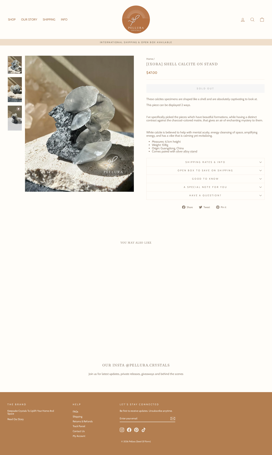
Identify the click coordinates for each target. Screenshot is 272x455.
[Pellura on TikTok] (143, 430)
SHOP (12, 19)
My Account (79, 435)
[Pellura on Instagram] (122, 430)
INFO (64, 19)
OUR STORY (29, 19)
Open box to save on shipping (205, 170)
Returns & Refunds (83, 421)
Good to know (205, 178)
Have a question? (205, 195)
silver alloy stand (186, 151)
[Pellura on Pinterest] (136, 430)
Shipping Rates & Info (205, 162)
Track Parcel (79, 426)
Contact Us (79, 431)
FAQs (75, 411)
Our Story (19, 419)
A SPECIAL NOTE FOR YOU (205, 187)
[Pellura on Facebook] (129, 430)
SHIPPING (49, 19)
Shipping (77, 416)
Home (149, 58)
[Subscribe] (172, 418)
